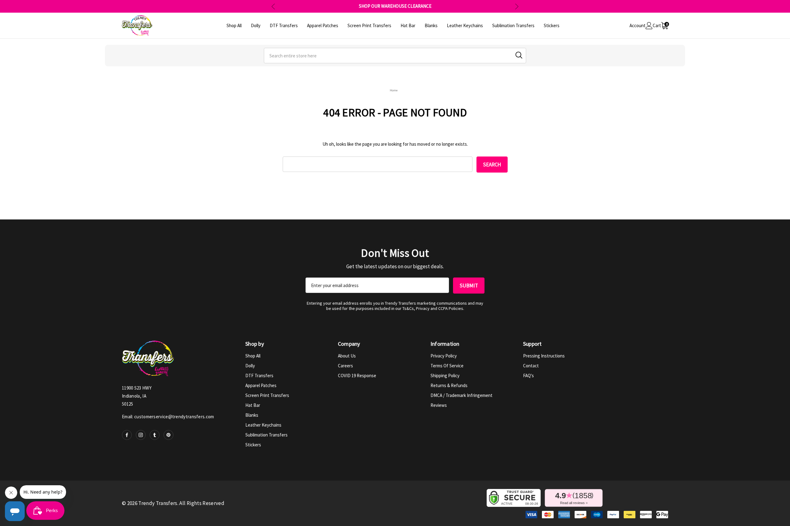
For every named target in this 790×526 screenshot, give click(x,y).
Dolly (250, 366)
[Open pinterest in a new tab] (168, 435)
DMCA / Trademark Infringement (461, 395)
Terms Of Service (447, 366)
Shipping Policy (444, 375)
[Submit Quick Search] (519, 55)
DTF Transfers (259, 375)
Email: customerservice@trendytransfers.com (168, 417)
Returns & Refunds (449, 385)
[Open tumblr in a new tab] (155, 435)
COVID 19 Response (357, 375)
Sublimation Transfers (266, 435)
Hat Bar (252, 405)
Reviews (438, 405)
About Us (347, 356)
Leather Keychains (263, 425)
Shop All (252, 356)
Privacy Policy (443, 356)
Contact (531, 366)
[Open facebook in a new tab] (127, 435)
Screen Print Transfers (267, 395)
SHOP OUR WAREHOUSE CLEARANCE (395, 6)
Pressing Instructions (544, 356)
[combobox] (395, 55)
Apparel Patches (260, 385)
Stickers (253, 445)
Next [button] (517, 6)
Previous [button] (273, 6)
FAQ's (528, 375)
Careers (345, 366)
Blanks (251, 415)
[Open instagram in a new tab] (141, 435)
